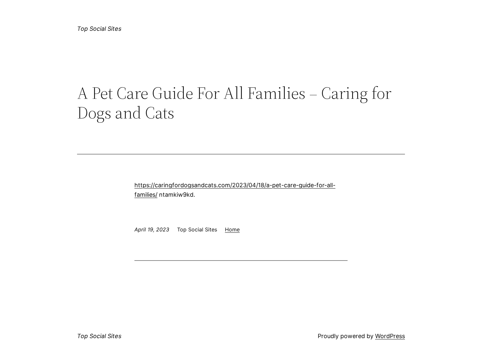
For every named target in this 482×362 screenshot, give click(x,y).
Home (232, 229)
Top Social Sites (99, 28)
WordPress (390, 336)
